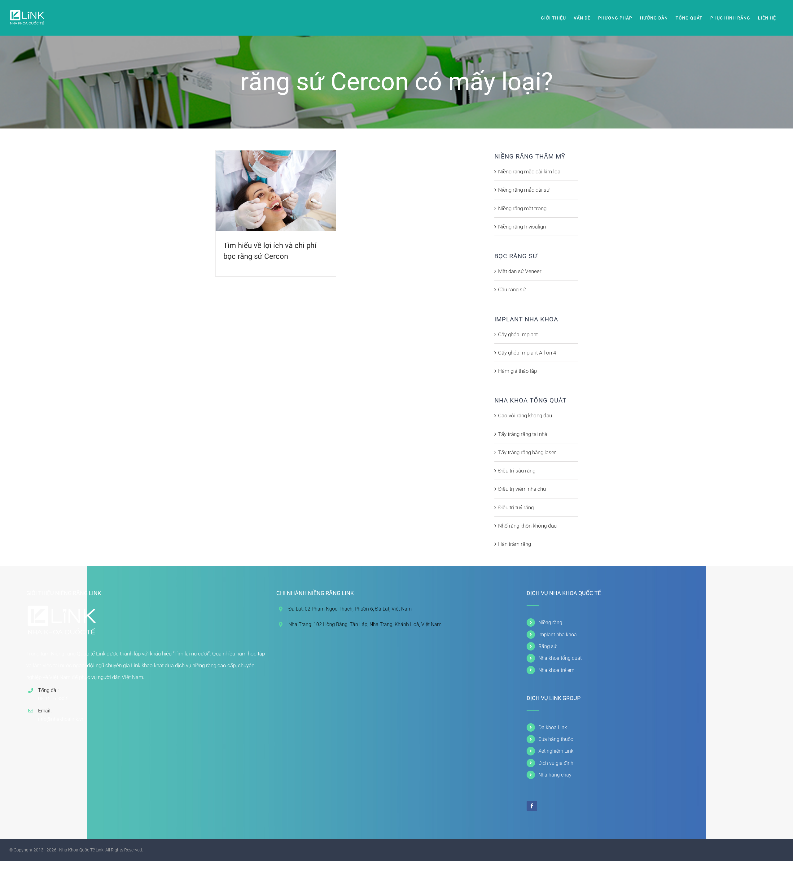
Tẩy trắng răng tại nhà (522, 434)
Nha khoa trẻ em (556, 670)
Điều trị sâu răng (516, 471)
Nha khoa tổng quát (560, 658)
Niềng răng (550, 622)
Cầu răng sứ (512, 289)
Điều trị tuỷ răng (516, 507)
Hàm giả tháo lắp (517, 371)
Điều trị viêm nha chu (522, 489)
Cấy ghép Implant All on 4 (527, 353)
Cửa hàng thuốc (555, 739)
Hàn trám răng (514, 544)
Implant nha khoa (557, 634)
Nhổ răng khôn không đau (527, 526)
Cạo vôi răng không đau (525, 415)
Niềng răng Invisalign (522, 227)
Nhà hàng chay (555, 775)
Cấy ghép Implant (518, 334)
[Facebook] (532, 806)
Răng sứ (547, 646)
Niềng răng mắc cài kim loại (530, 171)
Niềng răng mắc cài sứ (524, 190)
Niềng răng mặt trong (522, 208)
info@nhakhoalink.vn (61, 719)
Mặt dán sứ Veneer (519, 271)
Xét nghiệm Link (555, 751)
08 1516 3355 (53, 699)
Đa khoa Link (552, 727)
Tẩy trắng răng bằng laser (527, 452)
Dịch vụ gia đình (555, 763)
